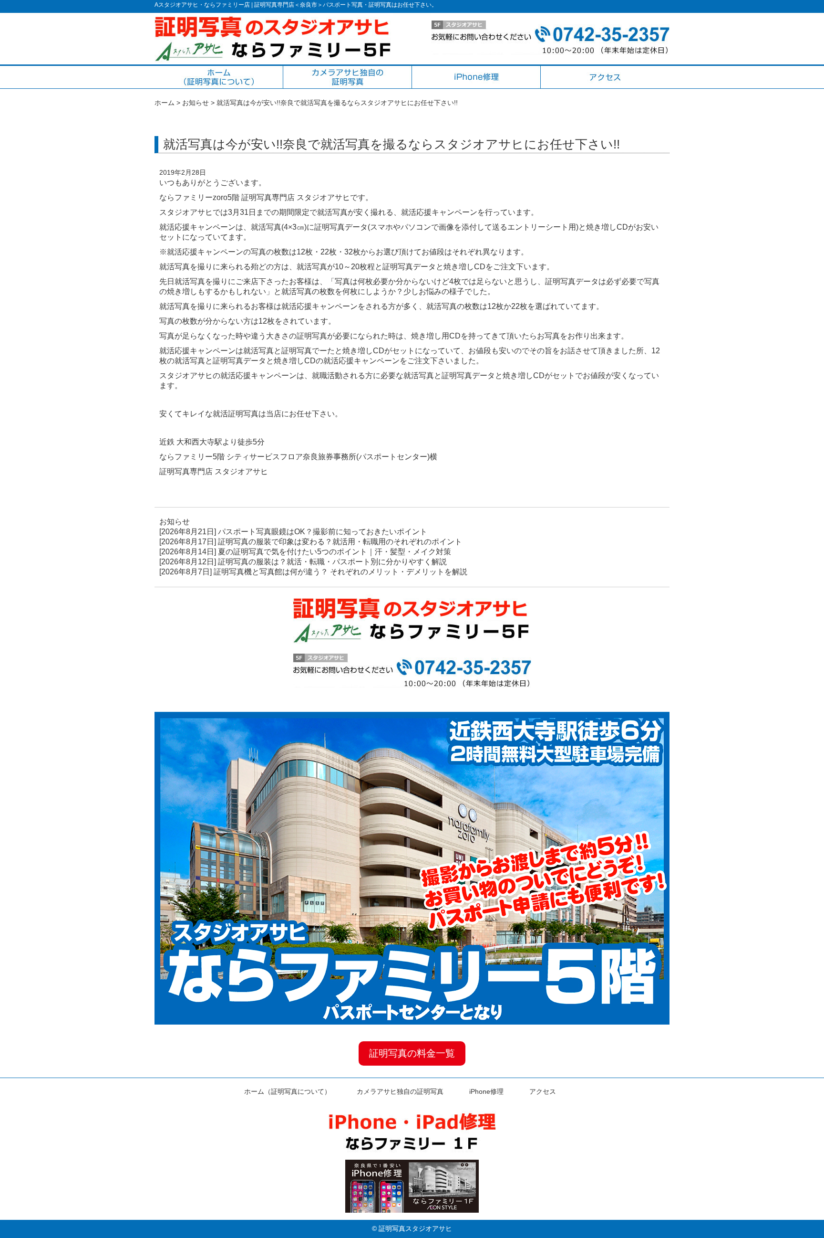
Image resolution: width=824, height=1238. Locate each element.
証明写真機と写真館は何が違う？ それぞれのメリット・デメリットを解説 (340, 572)
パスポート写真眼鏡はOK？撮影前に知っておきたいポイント (322, 532)
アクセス (542, 1091)
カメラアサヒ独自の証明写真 (400, 1091)
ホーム (164, 102)
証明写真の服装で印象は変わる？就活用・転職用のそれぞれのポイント (340, 542)
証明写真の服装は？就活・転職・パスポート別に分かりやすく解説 (332, 562)
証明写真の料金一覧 (412, 1053)
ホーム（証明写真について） (287, 1091)
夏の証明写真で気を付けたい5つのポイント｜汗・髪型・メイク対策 (334, 552)
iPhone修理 (486, 1091)
